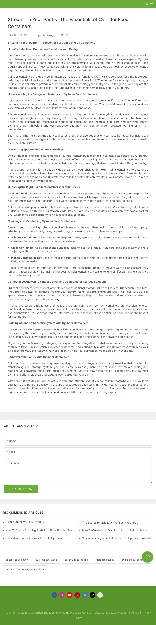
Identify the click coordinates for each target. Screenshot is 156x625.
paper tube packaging (76, 559)
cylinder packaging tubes (135, 559)
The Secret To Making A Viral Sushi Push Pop (110, 522)
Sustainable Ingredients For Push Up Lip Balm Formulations (117, 538)
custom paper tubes (46, 559)
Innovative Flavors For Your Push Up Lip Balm (34, 538)
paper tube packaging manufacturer (25, 569)
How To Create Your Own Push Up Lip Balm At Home (114, 530)
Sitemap (133, 612)
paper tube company (17, 559)
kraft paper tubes (105, 559)
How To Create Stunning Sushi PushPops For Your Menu (40, 530)
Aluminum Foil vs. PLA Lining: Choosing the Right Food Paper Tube (25, 521)
